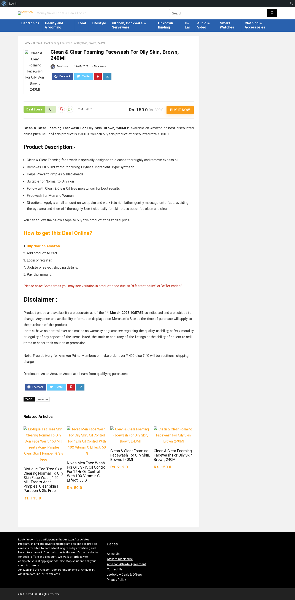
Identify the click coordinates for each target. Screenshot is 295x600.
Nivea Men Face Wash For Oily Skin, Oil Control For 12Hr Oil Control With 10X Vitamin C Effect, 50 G (86, 471)
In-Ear (187, 25)
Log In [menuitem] (13, 3)
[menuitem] (4, 3)
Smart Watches (227, 25)
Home (27, 43)
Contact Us (115, 569)
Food (82, 23)
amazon (43, 399)
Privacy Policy (116, 579)
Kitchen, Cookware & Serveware (129, 25)
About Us (113, 554)
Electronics (30, 23)
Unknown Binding (165, 25)
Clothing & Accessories (255, 25)
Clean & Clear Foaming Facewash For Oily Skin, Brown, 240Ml (130, 455)
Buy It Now (180, 110)
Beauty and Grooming (54, 25)
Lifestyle (99, 23)
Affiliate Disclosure (120, 559)
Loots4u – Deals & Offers (124, 574)
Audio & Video (203, 25)
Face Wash (100, 66)
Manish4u (62, 66)
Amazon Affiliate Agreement (126, 564)
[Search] (272, 13)
